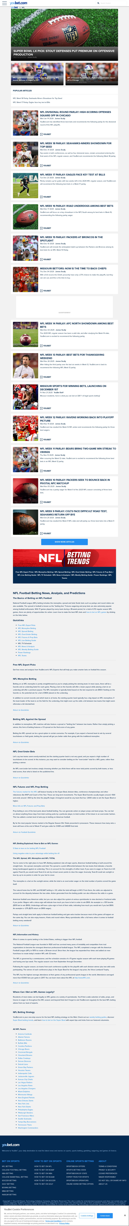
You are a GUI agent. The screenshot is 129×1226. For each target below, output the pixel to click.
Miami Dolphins (24, 1091)
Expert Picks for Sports (77, 1177)
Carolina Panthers (25, 1046)
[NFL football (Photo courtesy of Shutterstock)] (25, 490)
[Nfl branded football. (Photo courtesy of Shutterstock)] (25, 522)
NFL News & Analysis (26, 646)
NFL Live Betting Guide (27, 640)
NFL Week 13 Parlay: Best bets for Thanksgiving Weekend (72, 356)
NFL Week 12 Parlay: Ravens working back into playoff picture (77, 419)
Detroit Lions (23, 1064)
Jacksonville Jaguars (26, 1076)
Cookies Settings (87, 1215)
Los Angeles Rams (25, 1085)
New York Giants (24, 1106)
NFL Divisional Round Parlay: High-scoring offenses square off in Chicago (75, 113)
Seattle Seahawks (25, 1119)
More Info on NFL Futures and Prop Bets (29, 806)
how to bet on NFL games (96, 612)
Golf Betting (8, 1184)
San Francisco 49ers (26, 1115)
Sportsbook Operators (77, 1180)
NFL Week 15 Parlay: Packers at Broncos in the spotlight (71, 239)
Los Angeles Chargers (27, 1088)
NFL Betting (7, 1166)
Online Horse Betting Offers (79, 1184)
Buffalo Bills (22, 1043)
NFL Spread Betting (25, 631)
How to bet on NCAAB (44, 1177)
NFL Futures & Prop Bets (28, 637)
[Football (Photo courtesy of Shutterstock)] (25, 334)
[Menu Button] (4, 3)
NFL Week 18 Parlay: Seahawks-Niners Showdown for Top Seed (37, 98)
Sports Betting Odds (76, 1170)
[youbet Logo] (18, 3)
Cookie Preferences (108, 1173)
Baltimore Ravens (25, 1040)
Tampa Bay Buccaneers (27, 1122)
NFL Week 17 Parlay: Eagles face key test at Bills (31, 102)
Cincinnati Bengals (25, 1052)
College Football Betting (14, 1170)
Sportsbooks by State (76, 1173)
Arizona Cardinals (25, 1034)
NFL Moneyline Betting (27, 628)
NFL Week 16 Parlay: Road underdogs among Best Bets (76, 206)
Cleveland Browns (25, 1055)
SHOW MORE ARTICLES (64, 542)
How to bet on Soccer (44, 1180)
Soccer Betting (9, 1180)
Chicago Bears (23, 1049)
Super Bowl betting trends (23, 1020)
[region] (64, 1215)
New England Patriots (26, 1097)
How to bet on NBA (43, 1173)
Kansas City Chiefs (25, 1079)
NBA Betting (7, 1173)
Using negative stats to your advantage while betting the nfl (36, 853)
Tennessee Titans (25, 1125)
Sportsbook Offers (75, 1166)
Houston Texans (24, 1070)
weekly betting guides (98, 1017)
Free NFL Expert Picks (26, 625)
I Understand (105, 1215)
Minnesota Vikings (25, 1094)
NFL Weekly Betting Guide (28, 649)
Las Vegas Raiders (25, 1082)
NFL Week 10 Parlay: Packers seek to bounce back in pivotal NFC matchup (75, 481)
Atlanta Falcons (24, 1037)
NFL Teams (22, 655)
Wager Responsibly (107, 1177)
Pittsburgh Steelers (25, 1112)
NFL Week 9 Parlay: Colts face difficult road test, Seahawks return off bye (73, 513)
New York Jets (23, 1103)
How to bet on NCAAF (44, 1170)
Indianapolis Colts (25, 1073)
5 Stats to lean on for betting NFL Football (29, 848)
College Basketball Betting (15, 1177)
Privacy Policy (64, 1223)
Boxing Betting (9, 1187)
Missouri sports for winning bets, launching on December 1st (73, 387)
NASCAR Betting (9, 1194)
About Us (103, 1184)
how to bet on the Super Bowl (53, 1020)
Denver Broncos (24, 1061)
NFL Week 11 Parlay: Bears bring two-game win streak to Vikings (78, 450)
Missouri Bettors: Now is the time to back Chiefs (73, 268)
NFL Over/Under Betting (27, 634)
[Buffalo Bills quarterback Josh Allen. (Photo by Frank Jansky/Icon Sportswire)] (25, 123)
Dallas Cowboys (24, 1058)
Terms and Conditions (53, 1221)
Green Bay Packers (25, 1067)
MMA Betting (7, 1191)
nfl (23, 7)
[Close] (125, 1215)
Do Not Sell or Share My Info (112, 1180)
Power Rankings (24, 652)
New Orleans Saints (25, 1100)
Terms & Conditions (108, 1166)
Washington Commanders (28, 1128)
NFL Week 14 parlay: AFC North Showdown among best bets (77, 325)
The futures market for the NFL (25, 792)
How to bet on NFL (43, 1166)
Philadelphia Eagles (25, 1109)
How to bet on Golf (43, 1184)
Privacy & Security (107, 1170)
